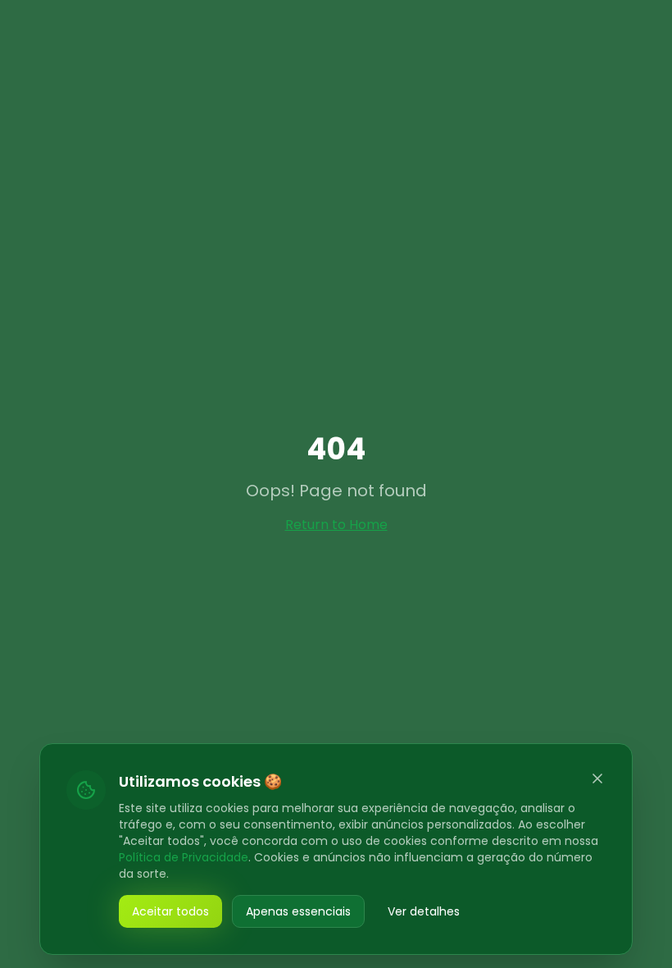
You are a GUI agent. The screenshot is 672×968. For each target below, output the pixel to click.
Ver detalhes (424, 911)
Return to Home (336, 524)
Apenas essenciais (298, 911)
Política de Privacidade (183, 857)
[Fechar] (597, 778)
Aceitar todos (170, 911)
